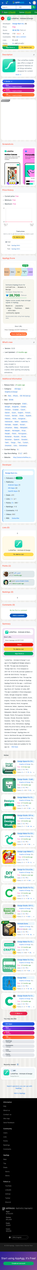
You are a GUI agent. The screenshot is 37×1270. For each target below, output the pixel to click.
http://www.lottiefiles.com (22, 457)
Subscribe (15, 518)
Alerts (7, 1172)
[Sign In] (34, 2)
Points (5, 1141)
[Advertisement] (18, 120)
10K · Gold (31, 880)
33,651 (8, 1225)
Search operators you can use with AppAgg (19, 1087)
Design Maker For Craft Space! (26, 942)
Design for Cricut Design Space (26, 869)
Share (19, 645)
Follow (20, 478)
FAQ (4, 1106)
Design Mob (21, 978)
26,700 (20, 30)
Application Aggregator (24, 1208)
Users (5, 1133)
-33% (24, 929)
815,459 (28, 12)
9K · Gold (31, 844)
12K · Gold (31, 808)
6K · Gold (31, 970)
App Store (9, 47)
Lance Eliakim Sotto (22, 581)
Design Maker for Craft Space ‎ (26, 960)
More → (19, 1013)
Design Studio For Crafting (26, 996)
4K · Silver (30, 826)
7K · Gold (30, 772)
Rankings (6, 1145)
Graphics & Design (23, 764)
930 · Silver (31, 916)
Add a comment (21, 37)
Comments (7, 1149)
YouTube (8, 1186)
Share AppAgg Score (18, 334)
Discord (8, 1202)
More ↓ (18, 74)
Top (4, 1163)
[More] (34, 772)
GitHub (7, 1194)
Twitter (7, 1198)
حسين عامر (17, 573)
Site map (6, 1118)
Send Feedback (8, 1123)
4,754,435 (12, 12)
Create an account (18, 1263)
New (5, 1159)
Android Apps (13, 485)
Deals (5, 1167)
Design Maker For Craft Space (26, 797)
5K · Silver (30, 898)
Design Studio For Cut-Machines (26, 887)
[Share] (2, 18)
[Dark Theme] (30, 2)
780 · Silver (31, 1006)
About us (6, 1110)
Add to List (28, 47)
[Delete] (17, 1064)
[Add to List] (14, 772)
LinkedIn (8, 1190)
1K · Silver (30, 934)
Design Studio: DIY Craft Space (26, 906)
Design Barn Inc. (11, 473)
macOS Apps (12, 491)
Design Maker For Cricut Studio (26, 833)
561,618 (8, 1231)
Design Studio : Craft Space (26, 779)
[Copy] (34, 54)
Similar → (8, 81)
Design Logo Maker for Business (26, 851)
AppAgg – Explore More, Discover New (21, 1245)
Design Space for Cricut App (26, 761)
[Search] (33, 7)
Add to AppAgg (19, 1093)
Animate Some (22, 924)
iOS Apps (11, 488)
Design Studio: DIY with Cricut (26, 815)
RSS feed (15, 747)
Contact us (7, 1114)
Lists (5, 1137)
